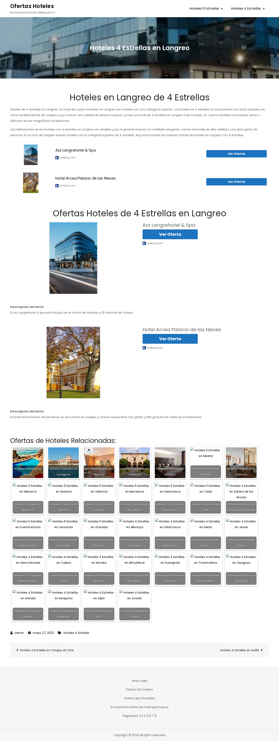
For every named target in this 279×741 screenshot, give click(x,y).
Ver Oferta (236, 154)
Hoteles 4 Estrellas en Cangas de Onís (47, 650)
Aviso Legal (139, 681)
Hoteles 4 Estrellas (246, 8)
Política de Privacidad (139, 698)
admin (19, 633)
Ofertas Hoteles (32, 6)
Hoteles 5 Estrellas (204, 8)
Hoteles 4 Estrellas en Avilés (239, 650)
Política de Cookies (139, 689)
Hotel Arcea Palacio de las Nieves (85, 178)
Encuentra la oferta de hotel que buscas (140, 707)
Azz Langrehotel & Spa (75, 150)
